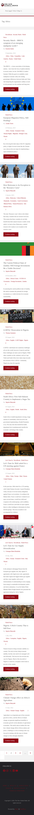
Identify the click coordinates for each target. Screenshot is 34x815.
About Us (13, 785)
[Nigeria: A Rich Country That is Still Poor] (17, 611)
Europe (12, 131)
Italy (26, 558)
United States (17, 59)
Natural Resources (18, 204)
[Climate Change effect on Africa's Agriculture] (17, 683)
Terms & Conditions (17, 790)
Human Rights (8, 133)
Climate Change (14, 710)
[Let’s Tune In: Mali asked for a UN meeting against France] (17, 449)
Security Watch (17, 34)
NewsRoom (8, 34)
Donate (8, 788)
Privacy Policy (19, 788)
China (12, 56)
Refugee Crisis (23, 133)
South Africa (23, 409)
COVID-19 (22, 278)
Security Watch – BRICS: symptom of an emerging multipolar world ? (13, 43)
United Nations (8, 479)
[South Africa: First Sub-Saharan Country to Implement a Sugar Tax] (17, 382)
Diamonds (6, 201)
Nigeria (26, 340)
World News (8, 115)
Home (5, 785)
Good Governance (22, 201)
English (12, 340)
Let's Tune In (9, 460)
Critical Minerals (21, 198)
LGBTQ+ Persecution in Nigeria (16, 330)
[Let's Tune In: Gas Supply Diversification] (17, 531)
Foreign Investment (16, 281)
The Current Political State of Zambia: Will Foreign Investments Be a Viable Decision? (16, 265)
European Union (19, 131)
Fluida (16, 809)
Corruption (13, 638)
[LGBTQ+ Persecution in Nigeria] (17, 316)
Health (17, 409)
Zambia (24, 281)
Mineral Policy (8, 204)
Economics (13, 201)
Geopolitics (17, 56)
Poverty (6, 641)
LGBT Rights (19, 340)
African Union (14, 278)
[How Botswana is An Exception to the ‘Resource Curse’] (17, 171)
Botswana (13, 198)
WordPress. (23, 809)
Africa (7, 56)
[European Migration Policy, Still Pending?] (17, 104)
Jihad (20, 476)
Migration (15, 133)
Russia (11, 59)
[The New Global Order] (9, 4)
